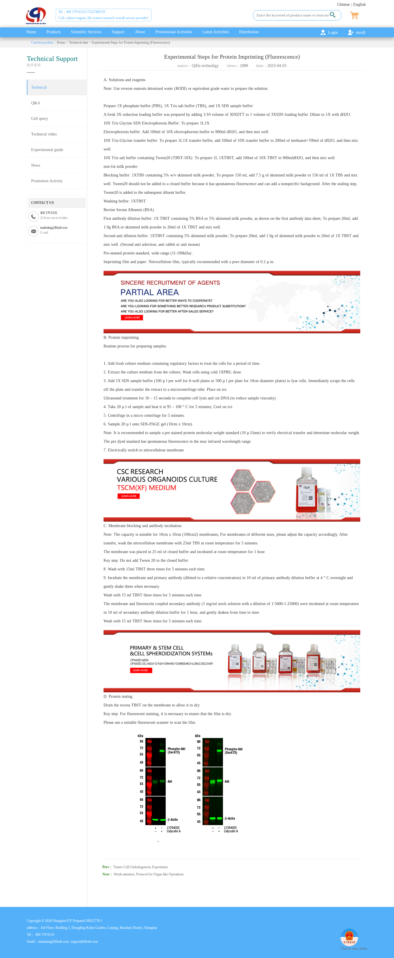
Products (53, 32)
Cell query (39, 118)
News (35, 165)
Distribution (249, 32)
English (359, 4)
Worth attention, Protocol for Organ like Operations (149, 874)
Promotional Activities (173, 32)
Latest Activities (215, 32)
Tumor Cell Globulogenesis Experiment (140, 867)
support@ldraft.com (84, 942)
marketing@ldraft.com (53, 228)
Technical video (44, 134)
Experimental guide (47, 150)
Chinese (343, 4)
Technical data (78, 42)
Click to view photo (353, 948)
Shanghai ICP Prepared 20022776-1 (77, 921)
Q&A (35, 103)
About (140, 32)
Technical (39, 87)
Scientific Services (86, 32)
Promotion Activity (47, 181)
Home (31, 32)
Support (118, 32)
